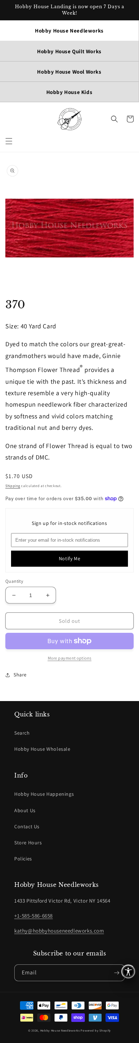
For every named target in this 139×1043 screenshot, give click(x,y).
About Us (25, 810)
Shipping (12, 485)
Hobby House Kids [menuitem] (69, 92)
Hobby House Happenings (44, 794)
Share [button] (20, 674)
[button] (9, 141)
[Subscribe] (116, 972)
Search (22, 733)
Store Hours (28, 842)
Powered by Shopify (96, 1030)
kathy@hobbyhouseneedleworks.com (59, 930)
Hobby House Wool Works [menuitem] (69, 71)
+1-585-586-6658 (33, 915)
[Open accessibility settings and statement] (128, 971)
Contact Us (27, 826)
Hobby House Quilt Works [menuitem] (69, 51)
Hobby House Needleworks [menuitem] (69, 30)
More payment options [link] (70, 658)
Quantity (14, 581)
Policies (23, 858)
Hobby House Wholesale (42, 749)
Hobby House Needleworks (60, 1030)
